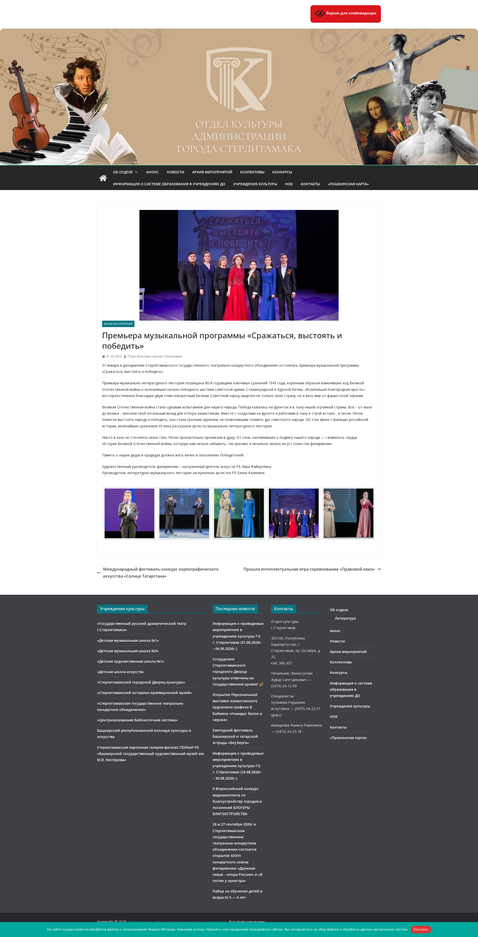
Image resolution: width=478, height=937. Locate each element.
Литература (345, 618)
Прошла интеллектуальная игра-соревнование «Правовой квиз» (309, 569)
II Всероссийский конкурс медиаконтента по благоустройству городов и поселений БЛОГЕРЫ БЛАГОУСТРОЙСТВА (237, 801)
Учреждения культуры (255, 184)
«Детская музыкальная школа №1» (128, 640)
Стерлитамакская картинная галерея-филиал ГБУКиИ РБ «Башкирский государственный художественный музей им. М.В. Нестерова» (151, 753)
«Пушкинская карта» (348, 184)
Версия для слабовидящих (350, 13)
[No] (471, 929)
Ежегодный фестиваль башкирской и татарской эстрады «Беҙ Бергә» (235, 736)
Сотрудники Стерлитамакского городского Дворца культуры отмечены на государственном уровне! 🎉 (238, 672)
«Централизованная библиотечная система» (137, 720)
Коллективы (252, 172)
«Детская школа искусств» (120, 671)
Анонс (152, 172)
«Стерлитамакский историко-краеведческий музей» (144, 692)
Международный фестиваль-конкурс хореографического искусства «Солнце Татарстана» (161, 572)
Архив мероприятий (212, 172)
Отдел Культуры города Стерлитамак (154, 356)
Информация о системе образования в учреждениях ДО (169, 184)
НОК (289, 184)
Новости (175, 172)
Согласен (421, 929)
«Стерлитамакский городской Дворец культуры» (141, 682)
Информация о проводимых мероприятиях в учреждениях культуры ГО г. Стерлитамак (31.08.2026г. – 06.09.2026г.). (238, 636)
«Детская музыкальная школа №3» (128, 650)
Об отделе (123, 172)
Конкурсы (282, 172)
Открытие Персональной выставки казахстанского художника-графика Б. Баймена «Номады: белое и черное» (237, 707)
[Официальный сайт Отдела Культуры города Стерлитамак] (239, 32)
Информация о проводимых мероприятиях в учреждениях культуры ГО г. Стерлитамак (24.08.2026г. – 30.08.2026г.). (238, 766)
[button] (135, 172)
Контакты (310, 184)
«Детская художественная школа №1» (130, 661)
